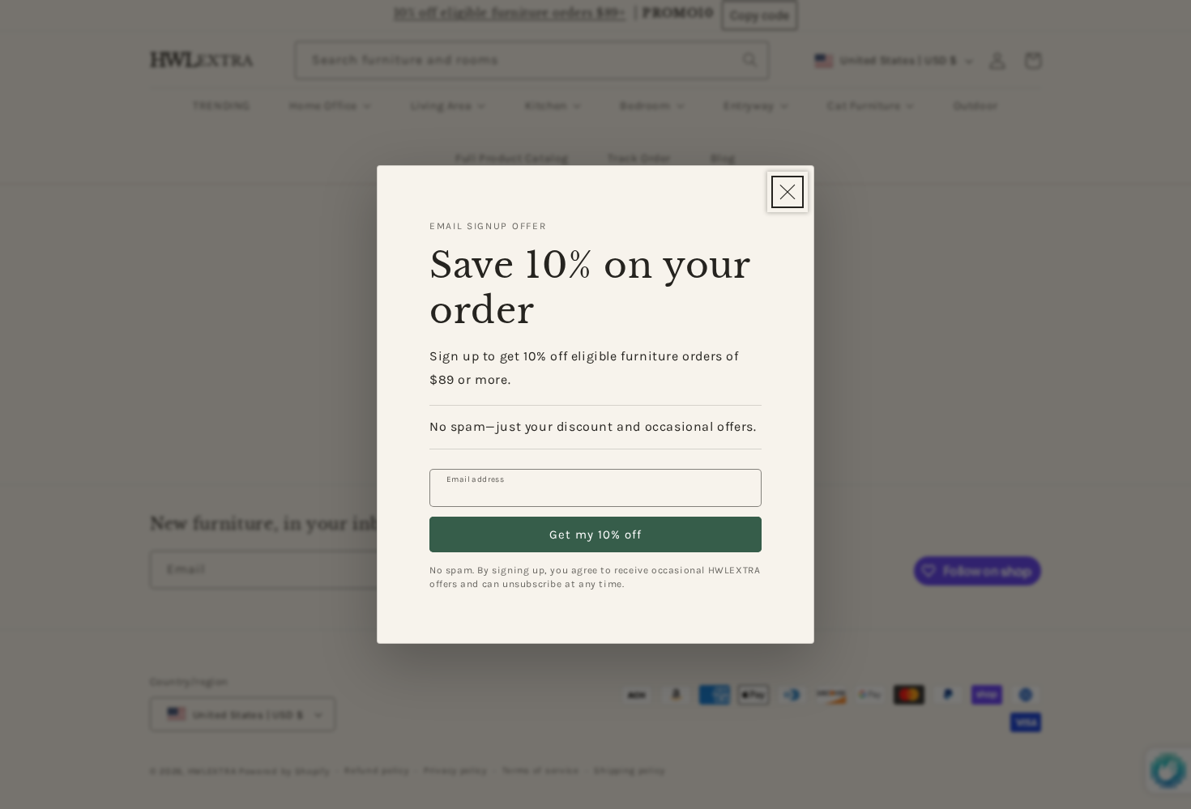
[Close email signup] (787, 192)
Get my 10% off (595, 534)
